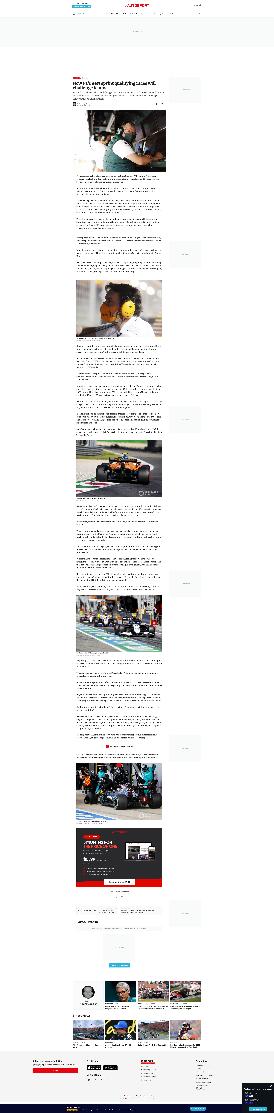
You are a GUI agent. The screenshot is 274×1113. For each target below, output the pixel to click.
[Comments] (162, 104)
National (133, 14)
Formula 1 (103, 14)
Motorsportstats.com (148, 1076)
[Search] (200, 14)
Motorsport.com (147, 1073)
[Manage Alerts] (122, 897)
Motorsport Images (95, 340)
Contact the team (202, 1079)
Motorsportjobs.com (148, 1070)
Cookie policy (138, 1096)
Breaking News (160, 14)
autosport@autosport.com (205, 1072)
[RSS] (107, 1080)
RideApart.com (146, 1080)
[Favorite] (157, 104)
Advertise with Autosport (204, 1075)
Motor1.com (145, 1066)
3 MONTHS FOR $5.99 (82, 6)
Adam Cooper (82, 103)
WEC (124, 14)
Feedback (199, 1065)
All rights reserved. (147, 1099)
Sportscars (145, 14)
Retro (172, 14)
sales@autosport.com (203, 1082)
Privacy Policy (149, 1096)
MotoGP (114, 14)
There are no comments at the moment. (119, 928)
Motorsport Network (132, 1099)
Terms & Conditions (125, 1096)
